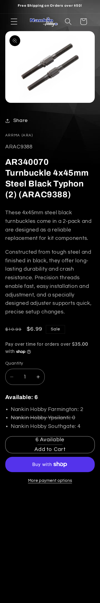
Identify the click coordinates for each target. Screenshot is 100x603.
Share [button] (20, 120)
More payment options (50, 481)
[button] (14, 21)
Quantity (14, 363)
